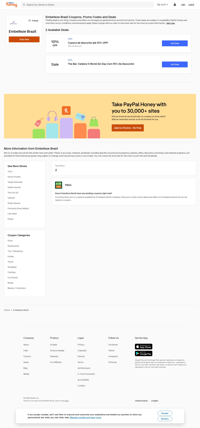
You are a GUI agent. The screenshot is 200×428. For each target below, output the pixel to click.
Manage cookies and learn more (85, 417)
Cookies (81, 385)
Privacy (81, 344)
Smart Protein (14, 176)
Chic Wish (12, 213)
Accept (164, 413)
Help (25, 350)
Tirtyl (10, 171)
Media (26, 374)
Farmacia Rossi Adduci (18, 208)
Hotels (11, 256)
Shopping (12, 267)
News (26, 362)
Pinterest (112, 362)
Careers (27, 356)
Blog (25, 368)
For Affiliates (55, 362)
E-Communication (86, 374)
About (26, 344)
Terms (80, 362)
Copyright (82, 350)
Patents (81, 356)
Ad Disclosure (84, 368)
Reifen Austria (14, 187)
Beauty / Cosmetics (17, 288)
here (67, 401)
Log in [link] (191, 4)
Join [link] (183, 4)
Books (10, 283)
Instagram (113, 356)
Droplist (53, 344)
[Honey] (12, 4)
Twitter (111, 350)
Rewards (54, 356)
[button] (146, 400)
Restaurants (13, 246)
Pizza (10, 240)
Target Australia (15, 182)
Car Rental (13, 277)
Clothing (11, 272)
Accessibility (83, 379)
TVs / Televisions (15, 251)
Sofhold (11, 198)
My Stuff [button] (161, 4)
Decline (165, 419)
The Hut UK (13, 192)
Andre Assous (14, 203)
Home (7, 310)
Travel (10, 261)
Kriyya (10, 219)
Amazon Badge (57, 350)
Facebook (113, 344)
